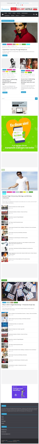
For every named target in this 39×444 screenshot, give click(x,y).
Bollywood (4, 44)
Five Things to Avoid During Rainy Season (16, 222)
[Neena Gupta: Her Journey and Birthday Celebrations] (4, 233)
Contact (23, 15)
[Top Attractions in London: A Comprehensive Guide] (4, 366)
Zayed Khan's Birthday (27, 47)
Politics (18, 13)
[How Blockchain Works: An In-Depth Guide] (4, 324)
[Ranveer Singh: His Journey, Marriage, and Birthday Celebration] (19, 181)
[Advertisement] (19, 160)
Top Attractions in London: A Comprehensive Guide (17, 365)
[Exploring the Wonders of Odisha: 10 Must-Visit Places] (4, 212)
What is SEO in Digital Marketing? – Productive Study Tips (18, 305)
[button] (19, 15)
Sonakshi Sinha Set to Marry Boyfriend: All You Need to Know (19, 258)
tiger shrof (12, 77)
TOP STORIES (23, 44)
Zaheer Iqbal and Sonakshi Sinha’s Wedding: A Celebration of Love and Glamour (22, 227)
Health (17, 15)
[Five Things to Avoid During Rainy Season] (4, 223)
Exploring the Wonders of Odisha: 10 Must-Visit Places (18, 211)
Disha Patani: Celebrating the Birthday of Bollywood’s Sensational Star (9, 82)
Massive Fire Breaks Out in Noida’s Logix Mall (16, 206)
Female (4, 71)
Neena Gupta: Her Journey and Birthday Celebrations (18, 232)
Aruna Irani (23, 75)
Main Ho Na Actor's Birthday (15, 47)
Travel (9, 13)
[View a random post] (36, 14)
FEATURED (22, 72)
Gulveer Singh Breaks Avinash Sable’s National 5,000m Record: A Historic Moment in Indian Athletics (23, 254)
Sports (14, 13)
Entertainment (25, 13)
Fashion (12, 15)
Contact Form (3, 431)
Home (6, 13)
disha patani (4, 77)
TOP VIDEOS (28, 44)
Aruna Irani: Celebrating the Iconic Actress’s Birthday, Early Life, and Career (28, 81)
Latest (17, 44)
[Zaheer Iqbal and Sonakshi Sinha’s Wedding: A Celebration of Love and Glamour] (4, 228)
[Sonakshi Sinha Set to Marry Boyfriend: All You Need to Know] (4, 259)
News (20, 44)
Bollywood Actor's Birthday (7, 47)
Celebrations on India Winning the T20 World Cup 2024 (18, 237)
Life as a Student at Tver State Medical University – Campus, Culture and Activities (23, 313)
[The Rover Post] (2, 14)
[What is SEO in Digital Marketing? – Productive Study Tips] (19, 291)
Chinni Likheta (10, 306)
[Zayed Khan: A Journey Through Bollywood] (19, 33)
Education (4, 302)
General (14, 44)
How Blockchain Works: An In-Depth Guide (16, 323)
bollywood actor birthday (10, 74)
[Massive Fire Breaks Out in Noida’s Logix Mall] (4, 207)
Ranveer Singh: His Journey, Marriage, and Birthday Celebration (17, 197)
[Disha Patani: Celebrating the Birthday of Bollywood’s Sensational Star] (10, 63)
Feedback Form (4, 429)
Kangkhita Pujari (5, 46)
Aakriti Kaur (23, 74)
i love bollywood (8, 77)
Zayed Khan (21, 47)
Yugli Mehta (5, 73)
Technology (7, 15)
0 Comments (15, 46)
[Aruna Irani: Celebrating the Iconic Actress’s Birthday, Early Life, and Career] (29, 63)
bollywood (4, 74)
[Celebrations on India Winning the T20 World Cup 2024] (4, 238)
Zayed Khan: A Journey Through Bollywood (14, 49)
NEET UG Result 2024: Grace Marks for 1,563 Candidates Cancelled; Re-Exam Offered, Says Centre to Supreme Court (22, 243)
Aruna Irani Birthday (28, 75)
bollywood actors (13, 76)
